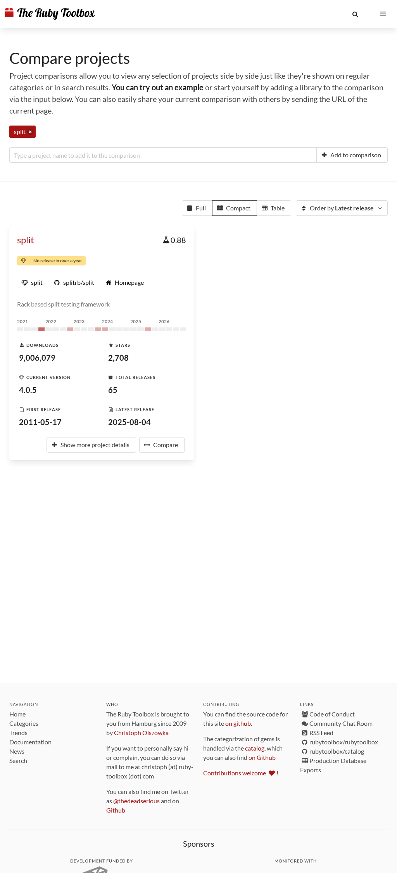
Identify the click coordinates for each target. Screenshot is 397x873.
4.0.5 (28, 389)
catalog (254, 748)
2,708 (118, 357)
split (25, 239)
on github (238, 723)
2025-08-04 (129, 422)
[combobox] (163, 155)
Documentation (30, 742)
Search (18, 760)
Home (17, 714)
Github (115, 810)
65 (112, 389)
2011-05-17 (40, 422)
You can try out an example (158, 87)
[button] (355, 14)
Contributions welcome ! (240, 773)
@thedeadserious (136, 800)
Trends (18, 732)
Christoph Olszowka (141, 732)
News (16, 751)
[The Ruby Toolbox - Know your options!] (50, 14)
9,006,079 (37, 357)
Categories (23, 723)
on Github (262, 757)
